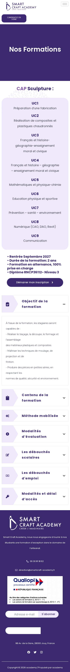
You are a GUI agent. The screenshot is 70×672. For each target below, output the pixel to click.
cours (9, 624)
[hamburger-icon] (64, 4)
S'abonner (48, 614)
